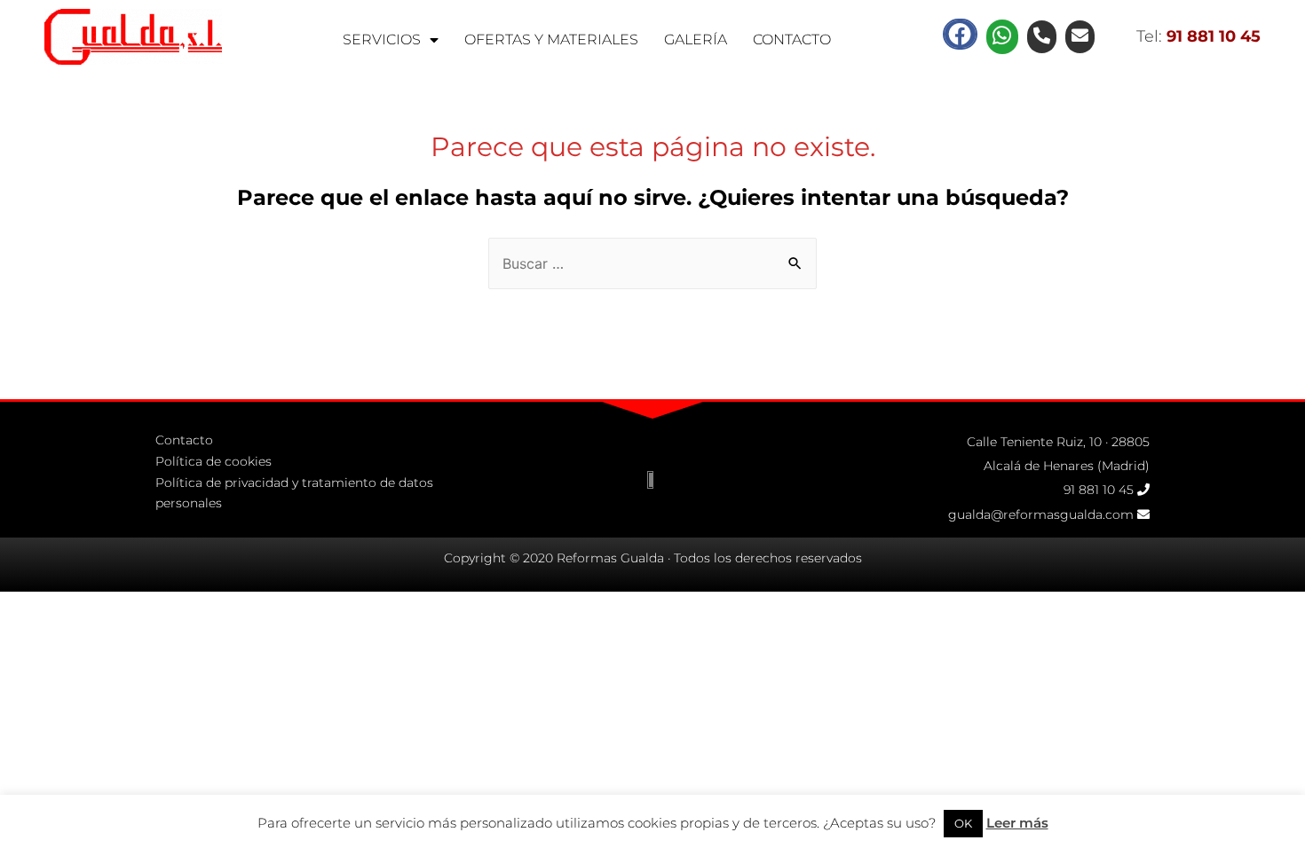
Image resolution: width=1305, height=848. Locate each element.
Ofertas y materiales (551, 39)
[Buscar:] (652, 263)
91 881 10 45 (1099, 490)
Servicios (382, 39)
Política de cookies (213, 461)
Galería (695, 39)
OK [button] (963, 823)
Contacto (792, 39)
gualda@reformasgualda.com (1041, 514)
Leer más (1017, 822)
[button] (960, 34)
